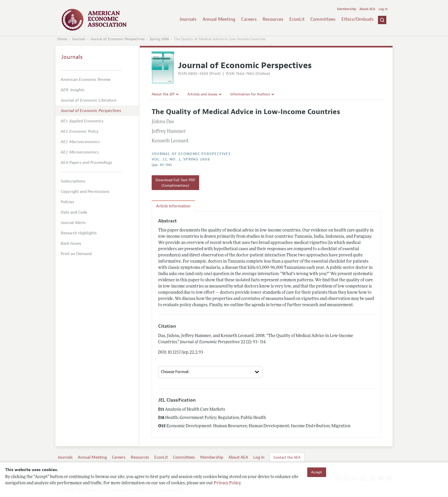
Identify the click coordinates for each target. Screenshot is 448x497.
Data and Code (74, 212)
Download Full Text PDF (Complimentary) (175, 182)
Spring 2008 (159, 39)
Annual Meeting (218, 19)
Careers (249, 19)
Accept (316, 472)
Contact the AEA (287, 457)
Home (62, 39)
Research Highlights (79, 233)
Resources (273, 19)
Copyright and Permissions (85, 191)
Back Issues (71, 243)
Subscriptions (73, 181)
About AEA (367, 9)
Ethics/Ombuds (357, 19)
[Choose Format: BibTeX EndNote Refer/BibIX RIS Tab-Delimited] (210, 372)
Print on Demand (76, 253)
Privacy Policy (227, 483)
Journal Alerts (73, 222)
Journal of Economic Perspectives (117, 39)
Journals (188, 19)
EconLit (297, 19)
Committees (322, 19)
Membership (346, 9)
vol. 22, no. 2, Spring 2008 (181, 159)
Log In (383, 9)
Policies (67, 202)
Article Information (173, 206)
